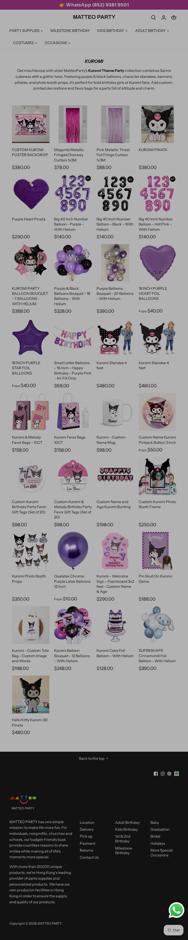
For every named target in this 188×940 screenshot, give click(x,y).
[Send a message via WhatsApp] (176, 910)
